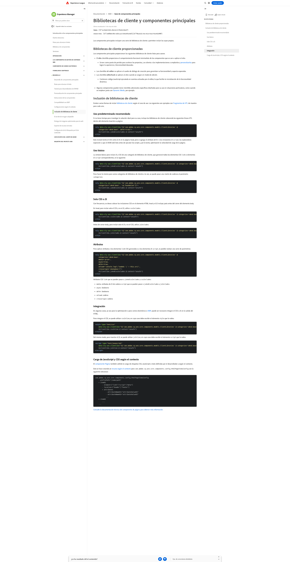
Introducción (57, 56)
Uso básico (210, 37)
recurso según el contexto (121, 369)
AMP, (149, 311)
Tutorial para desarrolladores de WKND (66, 89)
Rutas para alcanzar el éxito (61, 42)
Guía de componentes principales (127, 14)
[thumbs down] (165, 559)
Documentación (99, 14)
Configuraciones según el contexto (65, 107)
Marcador (210, 15)
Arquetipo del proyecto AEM (63, 141)
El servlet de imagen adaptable (64, 117)
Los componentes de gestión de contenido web (66, 61)
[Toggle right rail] (205, 9)
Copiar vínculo (221, 15)
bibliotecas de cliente (125, 103)
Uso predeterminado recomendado (218, 33)
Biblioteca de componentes (61, 47)
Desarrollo (56, 75)
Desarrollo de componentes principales (66, 80)
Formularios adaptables (61, 71)
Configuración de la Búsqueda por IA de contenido (66, 131)
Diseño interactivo (58, 38)
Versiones (56, 51)
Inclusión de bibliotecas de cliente (65, 112)
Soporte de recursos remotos (63, 126)
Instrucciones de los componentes (64, 98)
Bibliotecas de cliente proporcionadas (217, 23)
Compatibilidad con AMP (62, 102)
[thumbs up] (160, 559)
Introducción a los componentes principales (68, 33)
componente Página (102, 364)
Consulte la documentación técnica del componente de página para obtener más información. (128, 409)
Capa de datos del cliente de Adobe (65, 137)
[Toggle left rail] (84, 9)
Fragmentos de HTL (180, 103)
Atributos (209, 46)
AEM (109, 14)
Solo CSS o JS (211, 42)
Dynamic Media (119, 90)
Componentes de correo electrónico (65, 66)
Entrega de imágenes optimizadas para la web (68, 121)
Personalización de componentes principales (68, 93)
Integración (210, 51)
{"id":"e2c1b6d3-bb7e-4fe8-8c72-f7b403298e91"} (113, 30)
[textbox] (67, 21)
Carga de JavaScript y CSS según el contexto (220, 55)
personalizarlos (186, 62)
